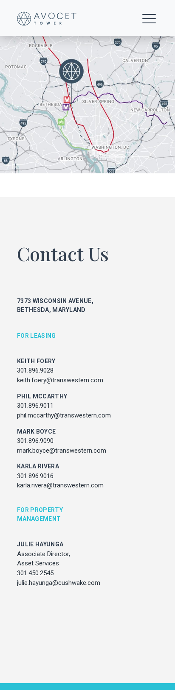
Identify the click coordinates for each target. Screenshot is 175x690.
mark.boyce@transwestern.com (61, 450)
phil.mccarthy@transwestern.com (64, 415)
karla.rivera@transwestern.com (60, 485)
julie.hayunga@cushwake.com (58, 583)
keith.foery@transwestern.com (60, 380)
